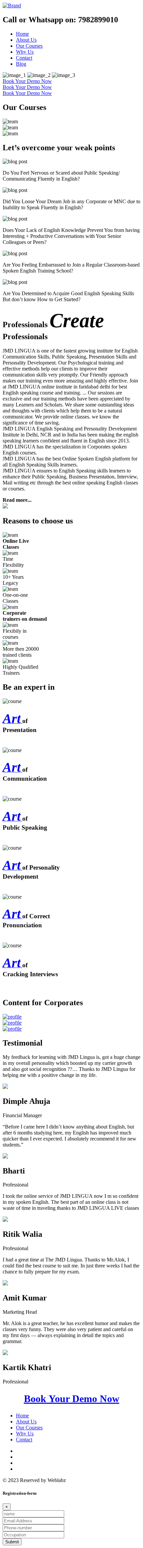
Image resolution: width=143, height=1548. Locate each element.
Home (22, 34)
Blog (21, 64)
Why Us (25, 52)
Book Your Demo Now (27, 81)
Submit (12, 1541)
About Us (26, 40)
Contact (24, 58)
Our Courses (29, 46)
